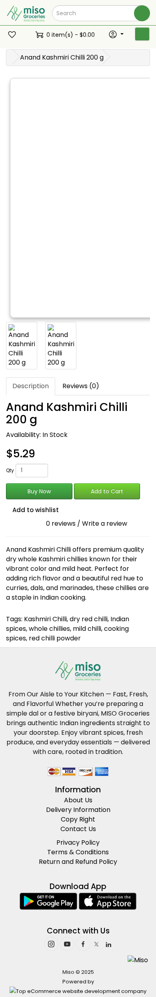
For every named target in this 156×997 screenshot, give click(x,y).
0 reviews (61, 523)
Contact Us (78, 828)
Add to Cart (107, 491)
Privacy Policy (78, 842)
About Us (78, 800)
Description (30, 386)
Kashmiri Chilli (45, 619)
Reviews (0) (80, 386)
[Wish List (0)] (13, 34)
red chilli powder (55, 638)
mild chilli (87, 628)
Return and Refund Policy (78, 861)
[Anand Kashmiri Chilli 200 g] (21, 345)
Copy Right (78, 819)
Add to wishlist (35, 510)
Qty (10, 470)
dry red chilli (89, 619)
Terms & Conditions (78, 852)
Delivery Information (78, 809)
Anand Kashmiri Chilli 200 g (62, 57)
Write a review (104, 523)
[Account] (116, 34)
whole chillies (49, 628)
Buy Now (39, 491)
